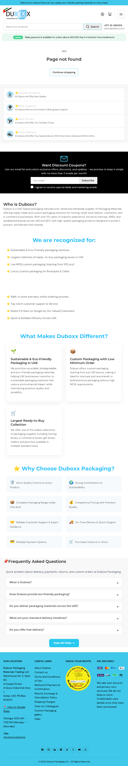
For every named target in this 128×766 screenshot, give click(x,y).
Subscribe (88, 180)
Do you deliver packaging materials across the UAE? (44, 606)
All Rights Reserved (80, 761)
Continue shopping (64, 72)
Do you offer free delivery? (27, 629)
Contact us (41, 672)
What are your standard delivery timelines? (38, 618)
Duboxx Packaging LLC (58, 761)
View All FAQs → (64, 643)
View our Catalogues (46, 706)
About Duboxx (42, 668)
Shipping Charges (44, 701)
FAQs (37, 719)
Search (95, 26)
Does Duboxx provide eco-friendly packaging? (40, 594)
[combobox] (52, 26)
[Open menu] (121, 14)
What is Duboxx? (21, 582)
